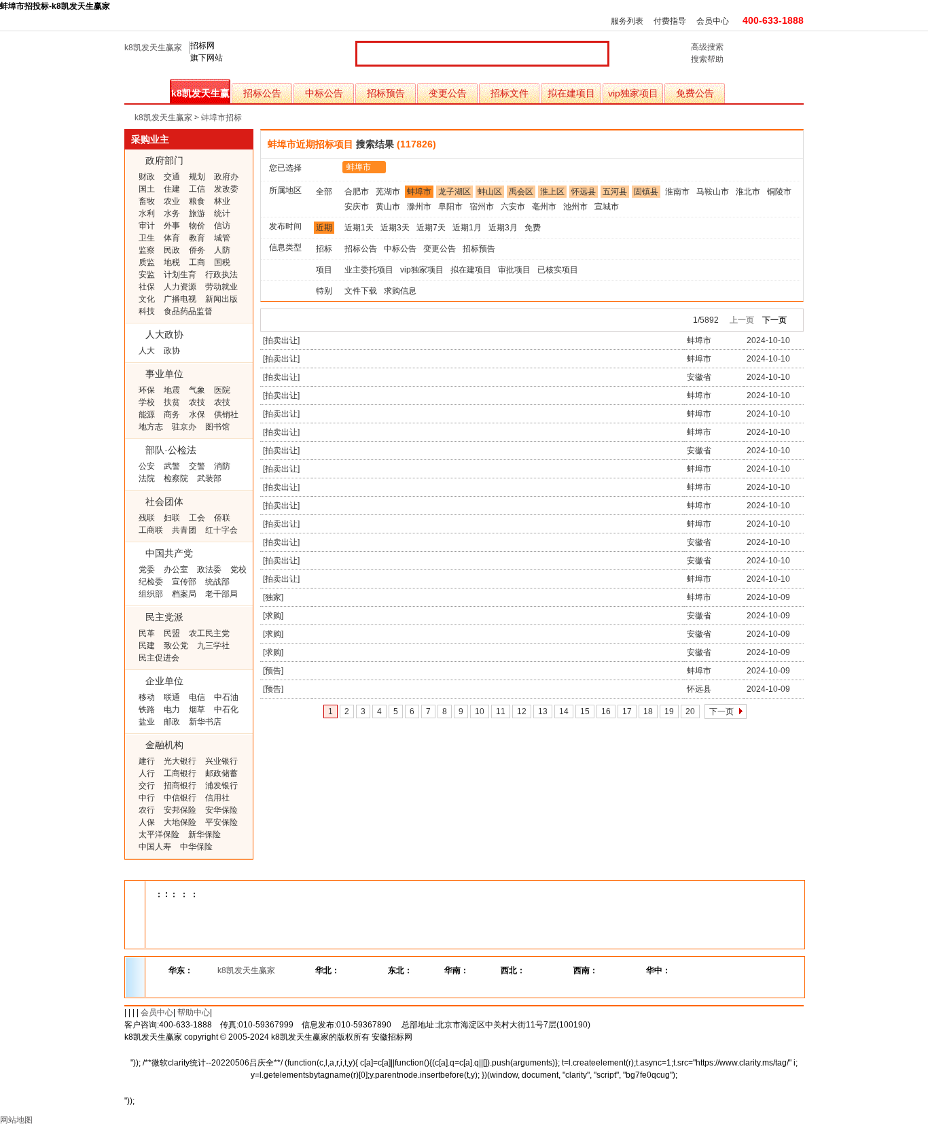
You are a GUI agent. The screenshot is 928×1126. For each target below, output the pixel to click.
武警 (172, 466)
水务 (172, 213)
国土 (147, 189)
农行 (147, 810)
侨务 (197, 250)
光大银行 (180, 761)
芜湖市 (388, 191)
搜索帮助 (707, 59)
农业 (172, 201)
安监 (147, 274)
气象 (197, 390)
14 (564, 711)
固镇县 (646, 191)
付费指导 (670, 21)
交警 (197, 466)
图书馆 (217, 427)
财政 (147, 176)
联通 (172, 697)
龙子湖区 (454, 191)
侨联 (222, 518)
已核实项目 (557, 270)
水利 (147, 213)
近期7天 (431, 227)
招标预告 (386, 93)
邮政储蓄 (221, 773)
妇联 (172, 518)
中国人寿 (155, 846)
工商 (197, 262)
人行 (147, 773)
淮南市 (677, 191)
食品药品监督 (188, 311)
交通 (172, 176)
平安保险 (221, 822)
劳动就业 (221, 287)
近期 (324, 227)
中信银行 (180, 798)
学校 (147, 402)
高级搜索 (707, 47)
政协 (172, 350)
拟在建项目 (571, 93)
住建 (172, 189)
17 (627, 711)
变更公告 (448, 93)
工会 (197, 518)
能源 (147, 414)
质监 (147, 262)
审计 (147, 225)
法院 (147, 478)
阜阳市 (450, 206)
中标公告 (324, 93)
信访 (222, 225)
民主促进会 (159, 658)
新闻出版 (221, 299)
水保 (197, 414)
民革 (147, 633)
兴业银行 (221, 761)
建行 (147, 761)
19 (669, 711)
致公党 (176, 645)
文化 (147, 299)
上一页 (742, 320)
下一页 (774, 320)
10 (479, 711)
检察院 (176, 478)
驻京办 (184, 427)
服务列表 (627, 21)
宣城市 (606, 206)
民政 (172, 250)
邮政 (172, 721)
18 (648, 711)
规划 (197, 176)
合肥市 (356, 191)
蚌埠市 (358, 167)
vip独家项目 (633, 93)
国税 (222, 262)
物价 (197, 225)
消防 (222, 466)
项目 (324, 270)
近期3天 (395, 227)
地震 (172, 390)
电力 (172, 709)
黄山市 (388, 206)
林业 (222, 201)
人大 (147, 350)
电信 (197, 697)
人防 (222, 250)
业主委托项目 (368, 270)
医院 (222, 390)
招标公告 (262, 93)
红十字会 (221, 530)
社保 (147, 287)
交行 (147, 785)
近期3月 (503, 227)
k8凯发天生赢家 (153, 47)
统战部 (217, 581)
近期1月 (467, 227)
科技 (147, 311)
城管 (222, 238)
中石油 (226, 697)
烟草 (197, 709)
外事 (172, 225)
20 (690, 711)
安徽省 (699, 377)
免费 (532, 227)
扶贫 (172, 402)
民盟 (172, 633)
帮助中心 (193, 1012)
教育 (197, 238)
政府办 (226, 176)
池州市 (575, 206)
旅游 (197, 213)
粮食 (197, 201)
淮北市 (748, 191)
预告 (273, 670)
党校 (238, 569)
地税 (172, 262)
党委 (147, 569)
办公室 (176, 569)
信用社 (217, 798)
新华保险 (204, 834)
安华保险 (221, 810)
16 (606, 711)
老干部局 (221, 594)
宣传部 (184, 581)
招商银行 (180, 785)
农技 (197, 402)
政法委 (209, 569)
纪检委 (151, 581)
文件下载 (360, 291)
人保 (147, 822)
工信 (197, 189)
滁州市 (419, 206)
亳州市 (544, 206)
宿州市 (481, 206)
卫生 (147, 238)
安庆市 (356, 206)
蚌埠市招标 (221, 117)
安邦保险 (180, 810)
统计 (222, 213)
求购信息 (400, 291)
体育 (172, 238)
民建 (147, 645)
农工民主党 (209, 633)
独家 (273, 597)
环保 (147, 390)
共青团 (184, 530)
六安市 (513, 206)
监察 (147, 250)
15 (585, 711)
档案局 (184, 594)
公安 (147, 466)
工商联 (151, 530)
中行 (147, 798)
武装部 (209, 478)
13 (543, 711)
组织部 (151, 594)
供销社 (226, 414)
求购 (273, 615)
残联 (147, 518)
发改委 (226, 189)
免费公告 (695, 93)
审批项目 (514, 270)
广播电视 (180, 299)
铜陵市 (779, 191)
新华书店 (205, 721)
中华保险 (196, 846)
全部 (324, 191)
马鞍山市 (712, 191)
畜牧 (147, 201)
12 (522, 711)
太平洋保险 (159, 834)
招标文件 (509, 93)
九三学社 (213, 645)
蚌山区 (490, 191)
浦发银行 (221, 785)
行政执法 (221, 274)
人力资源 (180, 287)
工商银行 (180, 773)
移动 (147, 697)
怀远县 (583, 191)
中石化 (226, 709)
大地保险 (180, 822)
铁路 (147, 709)
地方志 (151, 427)
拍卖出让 (281, 340)
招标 (324, 248)
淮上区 (552, 191)
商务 (172, 414)
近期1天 (359, 227)
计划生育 (180, 274)
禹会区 (521, 191)
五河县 (615, 191)
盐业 (147, 721)
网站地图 (16, 1120)
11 (500, 711)
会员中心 (712, 21)
